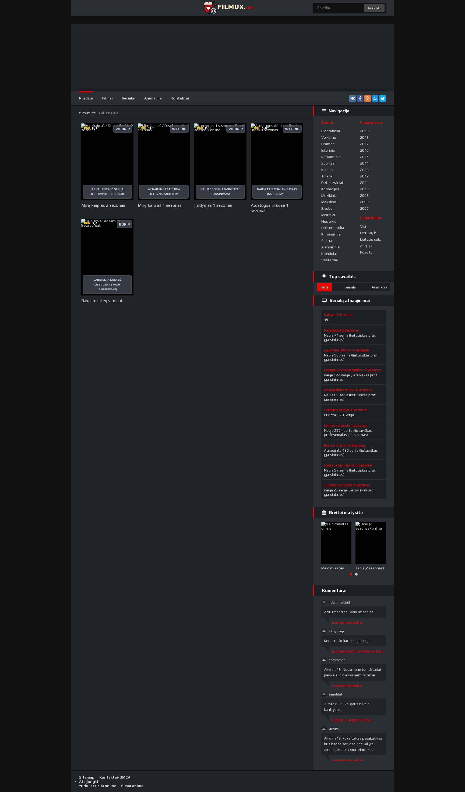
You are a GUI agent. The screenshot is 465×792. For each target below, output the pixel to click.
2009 (364, 195)
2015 (364, 157)
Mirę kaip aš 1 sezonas (160, 205)
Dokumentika (332, 228)
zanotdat (335, 694)
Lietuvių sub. (370, 239)
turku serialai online (97, 786)
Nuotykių (328, 221)
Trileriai (327, 176)
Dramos (327, 144)
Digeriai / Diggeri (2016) (351, 720)
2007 (364, 208)
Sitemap (86, 777)
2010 (364, 189)
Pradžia (86, 98)
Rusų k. (366, 252)
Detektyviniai (332, 182)
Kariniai (327, 169)
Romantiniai (331, 157)
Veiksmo (328, 137)
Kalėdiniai (329, 253)
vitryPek (334, 729)
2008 (364, 202)
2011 (364, 182)
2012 (364, 176)
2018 (364, 137)
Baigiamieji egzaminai (101, 300)
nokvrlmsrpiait (339, 602)
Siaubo (327, 208)
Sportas (327, 163)
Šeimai (327, 240)
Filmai (107, 98)
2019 (364, 131)
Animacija (153, 98)
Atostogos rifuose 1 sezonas (269, 208)
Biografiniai (330, 131)
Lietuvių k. (368, 233)
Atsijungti (88, 781)
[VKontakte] (352, 98)
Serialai (128, 98)
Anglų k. (366, 246)
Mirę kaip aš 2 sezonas (103, 205)
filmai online (132, 786)
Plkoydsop (336, 631)
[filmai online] (228, 8)
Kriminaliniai (331, 234)
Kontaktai (180, 98)
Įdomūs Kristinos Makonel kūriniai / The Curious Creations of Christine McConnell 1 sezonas (359, 651)
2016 (364, 150)
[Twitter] (382, 98)
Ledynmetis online (347, 622)
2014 (364, 163)
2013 (364, 169)
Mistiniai (328, 215)
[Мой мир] (375, 98)
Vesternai (329, 260)
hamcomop (337, 660)
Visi (363, 226)
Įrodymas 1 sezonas (213, 205)
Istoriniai (328, 150)
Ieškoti (374, 8)
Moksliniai (329, 202)
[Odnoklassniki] (367, 98)
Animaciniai (330, 247)
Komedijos (330, 189)
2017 (364, 144)
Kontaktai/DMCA (114, 777)
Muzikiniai (329, 195)
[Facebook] (360, 98)
